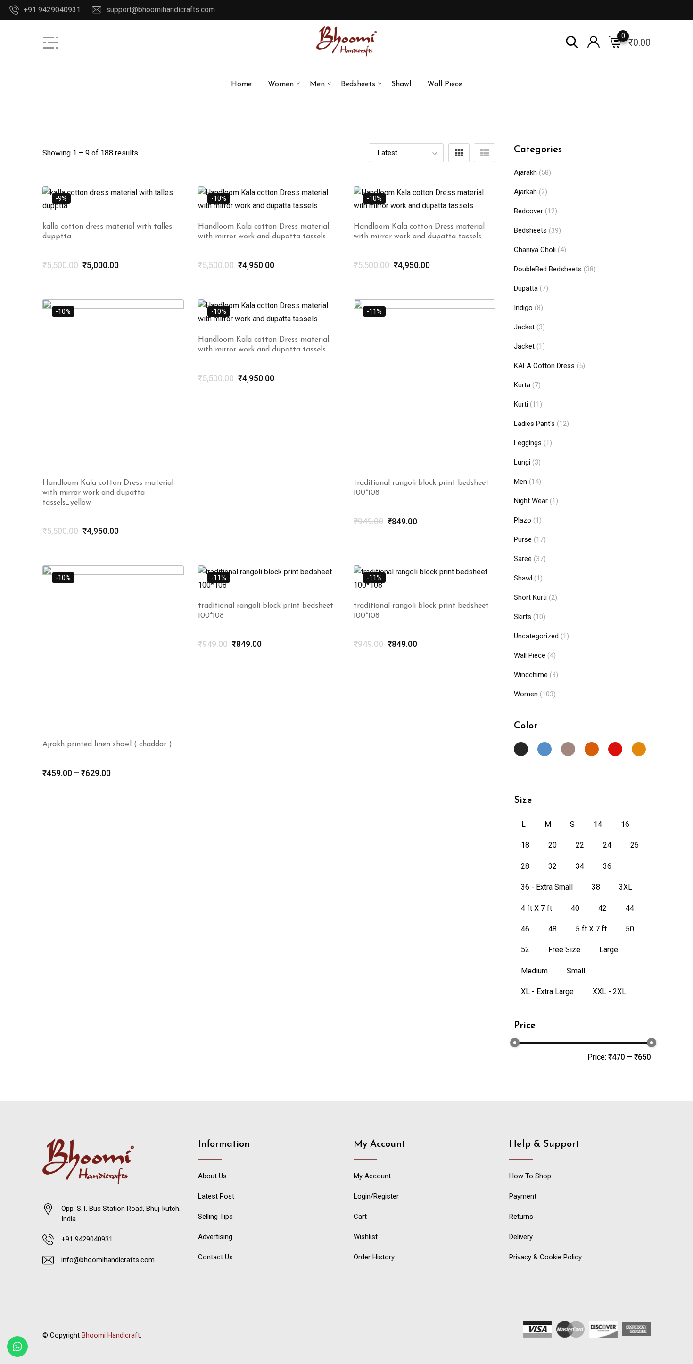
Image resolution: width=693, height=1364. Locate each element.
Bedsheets (358, 84)
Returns (521, 1216)
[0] (615, 41)
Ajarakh (525, 172)
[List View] (484, 152)
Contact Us (215, 1257)
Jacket (524, 327)
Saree (523, 559)
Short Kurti (530, 597)
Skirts (522, 617)
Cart (360, 1216)
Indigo (523, 307)
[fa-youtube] (332, 1330)
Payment (522, 1196)
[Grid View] (459, 152)
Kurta (522, 385)
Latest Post (216, 1196)
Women (281, 84)
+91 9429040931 (52, 9)
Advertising (215, 1237)
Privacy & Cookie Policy (545, 1257)
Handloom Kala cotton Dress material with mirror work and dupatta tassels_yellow (107, 492)
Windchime (531, 674)
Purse (523, 539)
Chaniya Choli (535, 249)
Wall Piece (444, 84)
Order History (374, 1257)
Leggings (528, 443)
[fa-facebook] (313, 1330)
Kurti (521, 404)
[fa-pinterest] (351, 1330)
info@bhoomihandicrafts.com (108, 1260)
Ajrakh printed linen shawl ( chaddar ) (107, 744)
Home (241, 84)
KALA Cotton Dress (544, 365)
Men (317, 84)
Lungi (522, 462)
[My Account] (593, 41)
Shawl (401, 84)
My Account (372, 1176)
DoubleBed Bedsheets (548, 269)
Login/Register (376, 1196)
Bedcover (528, 211)
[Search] (572, 41)
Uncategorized (536, 636)
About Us (212, 1176)
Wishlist (366, 1237)
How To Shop (530, 1176)
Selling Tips (215, 1216)
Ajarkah (525, 192)
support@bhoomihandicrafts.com (160, 9)
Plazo (522, 520)
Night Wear (531, 501)
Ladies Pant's (534, 423)
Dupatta (526, 288)
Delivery (521, 1237)
